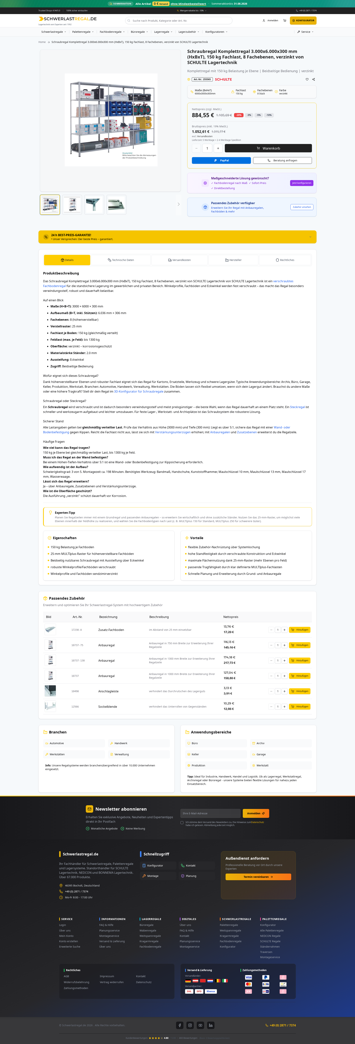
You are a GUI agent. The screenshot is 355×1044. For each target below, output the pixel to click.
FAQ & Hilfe (106, 925)
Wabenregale (148, 930)
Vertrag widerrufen (112, 982)
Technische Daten (123, 260)
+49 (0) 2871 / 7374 (308, 10)
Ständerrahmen (270, 946)
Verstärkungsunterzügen (173, 432)
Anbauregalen (220, 432)
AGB (66, 976)
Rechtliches (287, 260)
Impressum (107, 976)
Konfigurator (228, 946)
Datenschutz (257, 822)
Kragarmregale (149, 941)
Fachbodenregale (150, 946)
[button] (50, 205)
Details (69, 260)
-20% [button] (238, 115)
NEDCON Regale (270, 936)
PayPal (224, 160)
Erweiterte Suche (69, 946)
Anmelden (253, 813)
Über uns (65, 930)
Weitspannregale (150, 936)
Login (62, 925)
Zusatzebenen (247, 432)
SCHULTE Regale (270, 941)
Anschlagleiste (108, 691)
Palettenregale (229, 925)
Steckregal (297, 407)
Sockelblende (107, 707)
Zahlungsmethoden (76, 988)
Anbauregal (106, 645)
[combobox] (178, 20)
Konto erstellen (68, 941)
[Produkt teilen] (314, 79)
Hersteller (235, 260)
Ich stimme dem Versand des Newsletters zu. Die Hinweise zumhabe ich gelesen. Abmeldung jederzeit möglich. (225, 824)
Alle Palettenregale (272, 930)
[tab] (177, 237)
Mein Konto (66, 936)
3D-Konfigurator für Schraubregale (138, 391)
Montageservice (109, 936)
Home (42, 42)
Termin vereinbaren (256, 877)
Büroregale (146, 925)
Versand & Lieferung (112, 941)
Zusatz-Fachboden (111, 630)
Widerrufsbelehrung (76, 982)
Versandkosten (182, 260)
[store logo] (67, 18)
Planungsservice (109, 930)
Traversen (266, 952)
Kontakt (184, 936)
